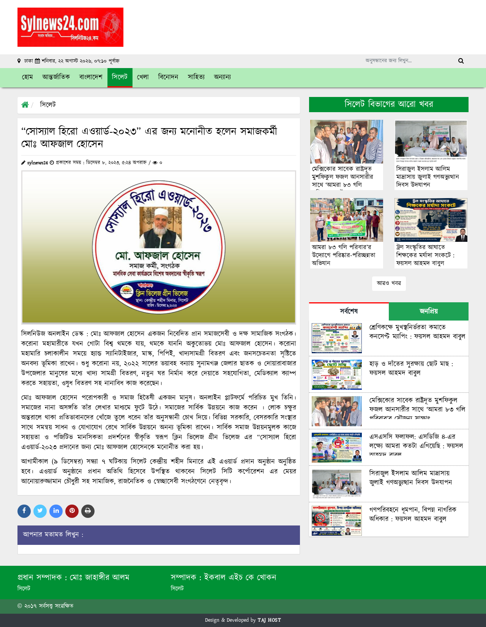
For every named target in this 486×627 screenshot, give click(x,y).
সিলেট (48, 105)
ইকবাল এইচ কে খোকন (240, 578)
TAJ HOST (269, 620)
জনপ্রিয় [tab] (429, 312)
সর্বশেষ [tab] (349, 312)
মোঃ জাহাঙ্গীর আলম (99, 578)
